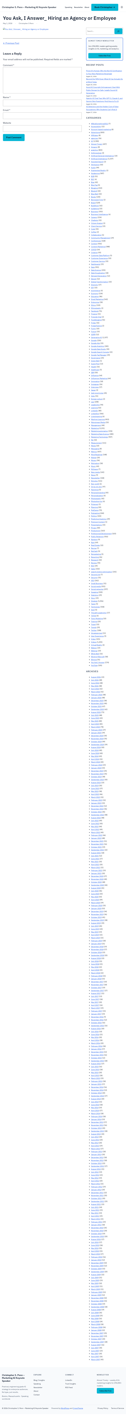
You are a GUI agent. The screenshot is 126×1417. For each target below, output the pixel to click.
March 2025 (95, 727)
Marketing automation (99, 431)
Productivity (95, 531)
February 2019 (96, 941)
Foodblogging (96, 320)
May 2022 (94, 826)
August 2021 (96, 853)
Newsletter (95, 478)
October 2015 (96, 1058)
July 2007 (95, 1348)
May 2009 (94, 1283)
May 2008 (94, 1318)
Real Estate (95, 545)
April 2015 (95, 1075)
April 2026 (95, 689)
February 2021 (96, 870)
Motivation (95, 463)
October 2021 (96, 847)
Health (93, 367)
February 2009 (96, 1292)
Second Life (95, 574)
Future (93, 331)
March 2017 (95, 1008)
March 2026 (95, 692)
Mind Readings (96, 455)
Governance (95, 358)
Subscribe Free (105, 56)
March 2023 (95, 797)
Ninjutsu (94, 481)
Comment (8, 65)
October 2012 (96, 1163)
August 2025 (96, 712)
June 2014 (95, 1105)
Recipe (93, 548)
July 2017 (95, 996)
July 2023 (95, 785)
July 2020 (95, 891)
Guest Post (95, 364)
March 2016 (95, 1043)
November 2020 (97, 879)
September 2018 (97, 955)
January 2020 (96, 908)
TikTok (93, 616)
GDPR (93, 334)
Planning (94, 507)
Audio (93, 168)
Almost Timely (96, 144)
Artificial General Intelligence (102, 156)
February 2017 (96, 1011)
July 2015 (95, 1067)
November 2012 (97, 1160)
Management (96, 425)
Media (93, 446)
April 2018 (95, 970)
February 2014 (96, 1116)
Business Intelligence (99, 214)
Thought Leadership (98, 613)
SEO (92, 580)
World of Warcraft (97, 657)
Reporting (95, 557)
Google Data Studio (98, 349)
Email (6, 110)
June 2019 (95, 929)
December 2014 (97, 1087)
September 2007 (97, 1342)
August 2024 (96, 747)
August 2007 (96, 1345)
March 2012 (95, 1184)
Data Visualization (98, 273)
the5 (93, 610)
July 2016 (95, 1031)
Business (94, 211)
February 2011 (96, 1222)
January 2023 (96, 803)
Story (93, 598)
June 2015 (95, 1069)
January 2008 (96, 1330)
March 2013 (95, 1149)
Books (93, 197)
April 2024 (95, 759)
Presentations (96, 525)
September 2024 (97, 744)
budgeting (95, 208)
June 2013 (95, 1140)
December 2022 (97, 806)
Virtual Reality (96, 645)
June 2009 (95, 1280)
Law (92, 402)
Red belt (94, 551)
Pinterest (94, 504)
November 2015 (97, 1055)
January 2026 (96, 698)
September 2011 (97, 1201)
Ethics (93, 305)
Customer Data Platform (100, 255)
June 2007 (95, 1351)
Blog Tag (94, 185)
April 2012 (95, 1181)
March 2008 (95, 1324)
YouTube (94, 665)
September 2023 (97, 780)
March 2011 (95, 1219)
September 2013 (97, 1131)
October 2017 (96, 988)
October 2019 (96, 917)
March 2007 (95, 1359)
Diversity (94, 285)
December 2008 (97, 1298)
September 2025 (97, 709)
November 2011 (97, 1195)
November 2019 (97, 914)
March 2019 (95, 938)
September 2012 (97, 1166)
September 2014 (97, 1096)
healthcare (95, 370)
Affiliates (94, 135)
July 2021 (95, 856)
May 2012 (94, 1178)
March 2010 (95, 1254)
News (93, 475)
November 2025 (97, 703)
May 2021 (94, 861)
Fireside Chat (96, 317)
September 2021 (97, 850)
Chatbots (94, 220)
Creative (94, 252)
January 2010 (96, 1260)
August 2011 (96, 1204)
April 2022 (95, 829)
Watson (94, 648)
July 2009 (95, 1277)
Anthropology (96, 153)
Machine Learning (98, 419)
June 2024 (95, 753)
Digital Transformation (99, 282)
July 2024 (95, 750)
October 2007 (96, 1339)
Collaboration (96, 235)
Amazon (94, 147)
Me (92, 440)
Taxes (93, 604)
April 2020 (95, 900)
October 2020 (96, 882)
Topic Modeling (97, 618)
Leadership (95, 405)
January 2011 (96, 1225)
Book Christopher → (104, 7)
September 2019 (97, 920)
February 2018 (96, 976)
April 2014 (95, 1110)
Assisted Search (97, 162)
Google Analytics (97, 346)
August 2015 (96, 1064)
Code (93, 229)
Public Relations (97, 536)
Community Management (100, 238)
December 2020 (97, 876)
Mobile (93, 457)
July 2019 (95, 926)
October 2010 (96, 1234)
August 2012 (96, 1169)
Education (95, 296)
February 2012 (96, 1187)
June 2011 (95, 1210)
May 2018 (94, 967)
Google (94, 340)
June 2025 (95, 718)
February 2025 (96, 730)
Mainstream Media (98, 422)
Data (92, 267)
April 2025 (95, 724)
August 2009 (96, 1275)
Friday (93, 323)
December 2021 (97, 841)
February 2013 (96, 1151)
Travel (93, 624)
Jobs (93, 396)
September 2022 (97, 815)
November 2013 (97, 1125)
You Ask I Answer (97, 662)
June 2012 (95, 1175)
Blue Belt (94, 194)
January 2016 (96, 1049)
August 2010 (96, 1239)
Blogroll (94, 191)
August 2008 (96, 1310)
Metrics (94, 452)
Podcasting (95, 513)
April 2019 (95, 935)
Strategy (94, 601)
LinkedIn (94, 411)
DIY (92, 288)
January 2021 (96, 873)
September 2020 (97, 885)
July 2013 (95, 1137)
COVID (93, 249)
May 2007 (94, 1354)
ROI (92, 566)
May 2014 (94, 1108)
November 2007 (97, 1336)
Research (94, 560)
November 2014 (97, 1090)
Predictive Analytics (98, 519)
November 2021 (97, 844)
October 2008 (96, 1304)
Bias (92, 182)
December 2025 (97, 701)
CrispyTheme (78, 1408)
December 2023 (97, 771)
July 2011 (95, 1207)
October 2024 (96, 741)
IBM (92, 372)
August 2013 (96, 1134)
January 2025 (96, 733)
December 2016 (97, 1017)
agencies (94, 138)
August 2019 (96, 923)
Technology (95, 607)
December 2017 (97, 982)
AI (92, 141)
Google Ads (95, 343)
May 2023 (94, 791)
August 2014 (96, 1099)
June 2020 (95, 894)
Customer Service (98, 261)
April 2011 (95, 1216)
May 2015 (94, 1072)
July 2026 (95, 680)
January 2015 (96, 1084)
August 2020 (96, 888)
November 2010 (97, 1231)
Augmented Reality (98, 170)
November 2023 (97, 774)
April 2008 (95, 1321)
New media (95, 472)
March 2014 (95, 1113)
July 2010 (95, 1242)
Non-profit (95, 484)
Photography (96, 498)
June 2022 (95, 823)
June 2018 (95, 964)
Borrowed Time (97, 200)
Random (94, 539)
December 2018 (97, 947)
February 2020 (96, 905)
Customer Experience (99, 258)
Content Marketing (98, 247)
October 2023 (96, 777)
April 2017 (95, 1005)
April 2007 (95, 1356)
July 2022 (95, 821)
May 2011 (94, 1213)
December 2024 (97, 736)
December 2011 (97, 1193)
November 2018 (97, 949)
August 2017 (96, 993)
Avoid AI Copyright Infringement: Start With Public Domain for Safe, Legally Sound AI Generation (103, 90)
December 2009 (97, 1263)
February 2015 (96, 1081)
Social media (96, 586)
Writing (94, 660)
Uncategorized (96, 633)
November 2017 (97, 985)
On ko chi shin (96, 487)
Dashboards (95, 264)
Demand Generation (99, 276)
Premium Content (98, 522)
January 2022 (96, 838)
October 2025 (96, 706)
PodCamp (94, 510)
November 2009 (97, 1266)
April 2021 (95, 864)
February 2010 (96, 1257)
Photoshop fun (96, 501)
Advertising (95, 132)
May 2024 (94, 756)
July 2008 (95, 1313)
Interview (95, 387)
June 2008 (95, 1315)
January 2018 (96, 979)
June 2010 (95, 1245)
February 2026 (96, 695)
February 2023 (96, 800)
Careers (94, 217)
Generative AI (96, 337)
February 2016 (96, 1046)
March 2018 (95, 973)
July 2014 (95, 1102)
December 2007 (97, 1333)
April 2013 (95, 1146)
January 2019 (96, 944)
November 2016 (97, 1020)
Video (93, 639)
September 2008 (97, 1307)
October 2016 (96, 1023)
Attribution (95, 165)
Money (93, 460)
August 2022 (96, 818)
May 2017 (94, 1002)
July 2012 (95, 1172)
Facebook (94, 311)
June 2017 (95, 999)
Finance (94, 314)
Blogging (94, 188)
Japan (93, 390)
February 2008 (96, 1327)
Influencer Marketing (99, 378)
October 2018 (96, 952)
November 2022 (97, 809)
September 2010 (97, 1236)
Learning (94, 408)
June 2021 (95, 859)
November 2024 (97, 739)
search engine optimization (101, 572)
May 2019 (94, 932)
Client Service (96, 226)
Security (94, 577)
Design (93, 279)
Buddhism (95, 206)
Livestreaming (96, 416)
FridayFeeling (96, 326)
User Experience (97, 636)
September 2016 (97, 1026)
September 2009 (97, 1272)
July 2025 (95, 715)
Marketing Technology (99, 437)
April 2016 (95, 1040)
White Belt (95, 654)
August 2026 (96, 677)
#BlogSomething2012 (99, 124)
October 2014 (96, 1093)
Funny (93, 328)
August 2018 (96, 958)
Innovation (95, 381)
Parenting (94, 490)
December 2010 (97, 1228)
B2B (92, 176)
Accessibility (96, 126)
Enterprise (95, 302)
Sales (93, 569)
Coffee (93, 232)
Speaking (94, 592)
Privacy (94, 528)
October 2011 (96, 1198)
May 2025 (94, 721)
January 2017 (96, 1014)
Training (94, 621)
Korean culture (96, 399)
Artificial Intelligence (99, 159)
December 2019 (97, 911)
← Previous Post (11, 43)
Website (7, 122)
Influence (95, 375)
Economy (94, 293)
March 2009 (95, 1289)
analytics (94, 150)
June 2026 (95, 683)
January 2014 (96, 1119)
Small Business (97, 583)
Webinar (94, 651)
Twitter (94, 630)
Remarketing (96, 554)
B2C (92, 179)
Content (94, 244)
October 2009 (96, 1269)
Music (93, 466)
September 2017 (97, 990)
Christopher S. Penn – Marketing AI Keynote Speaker (29, 7)
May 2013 (94, 1143)
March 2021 (95, 867)
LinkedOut (95, 414)
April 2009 (95, 1286)
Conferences (96, 241)
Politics (94, 516)
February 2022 (96, 835)
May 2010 (94, 1248)
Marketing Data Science (100, 434)
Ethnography (96, 308)
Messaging (95, 449)
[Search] (118, 31)
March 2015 (95, 1078)
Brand (93, 203)
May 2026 (94, 686)
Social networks (97, 589)
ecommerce (95, 290)
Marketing (95, 428)
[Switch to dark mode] (122, 7)
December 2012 (97, 1157)
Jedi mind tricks (97, 393)
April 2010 (95, 1251)
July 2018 (95, 961)
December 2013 (97, 1122)
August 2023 (96, 782)
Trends (93, 627)
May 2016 (94, 1037)
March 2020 (95, 903)
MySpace (94, 469)
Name (6, 97)
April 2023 (95, 794)
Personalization (97, 495)
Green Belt (95, 361)
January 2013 (96, 1154)
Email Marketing (97, 299)
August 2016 (96, 1028)
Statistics (94, 595)
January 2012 (96, 1190)
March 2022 (95, 832)
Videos (93, 642)
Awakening (95, 173)
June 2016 (95, 1034)
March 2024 (95, 762)
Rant (93, 542)
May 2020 (94, 897)
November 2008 (97, 1301)
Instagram (95, 384)
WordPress (65, 1408)
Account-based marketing (101, 129)
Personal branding (98, 493)
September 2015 (97, 1061)
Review (94, 563)
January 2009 (96, 1295)
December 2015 (97, 1052)
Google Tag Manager (98, 355)
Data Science (96, 270)
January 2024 (96, 768)
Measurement (96, 443)
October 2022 (96, 812)
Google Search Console (100, 352)
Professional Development (101, 534)
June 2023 (95, 788)
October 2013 (96, 1128)
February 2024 (96, 765)
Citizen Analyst (97, 223)
